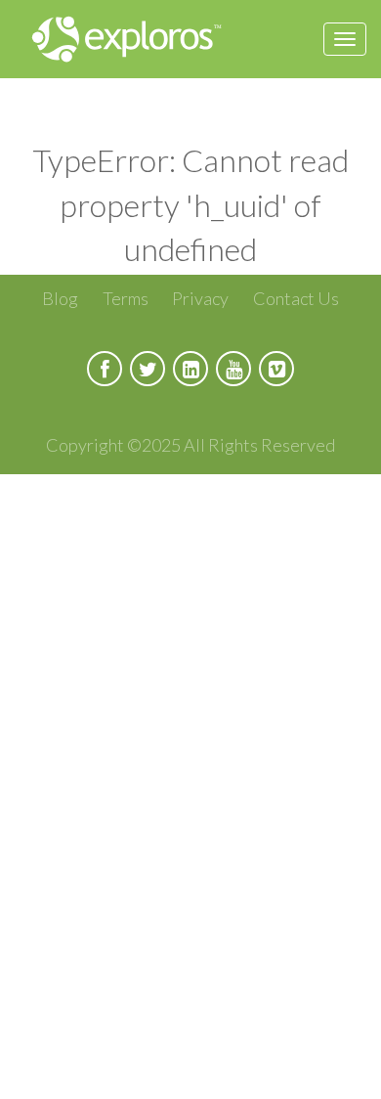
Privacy (200, 298)
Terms (125, 298)
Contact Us (296, 298)
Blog (60, 298)
